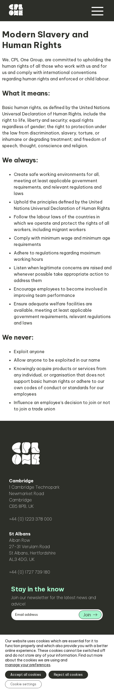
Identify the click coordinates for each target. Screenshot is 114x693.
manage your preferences (27, 664)
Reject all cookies (68, 675)
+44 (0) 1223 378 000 (30, 519)
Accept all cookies (25, 675)
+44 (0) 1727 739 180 (29, 572)
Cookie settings (23, 684)
